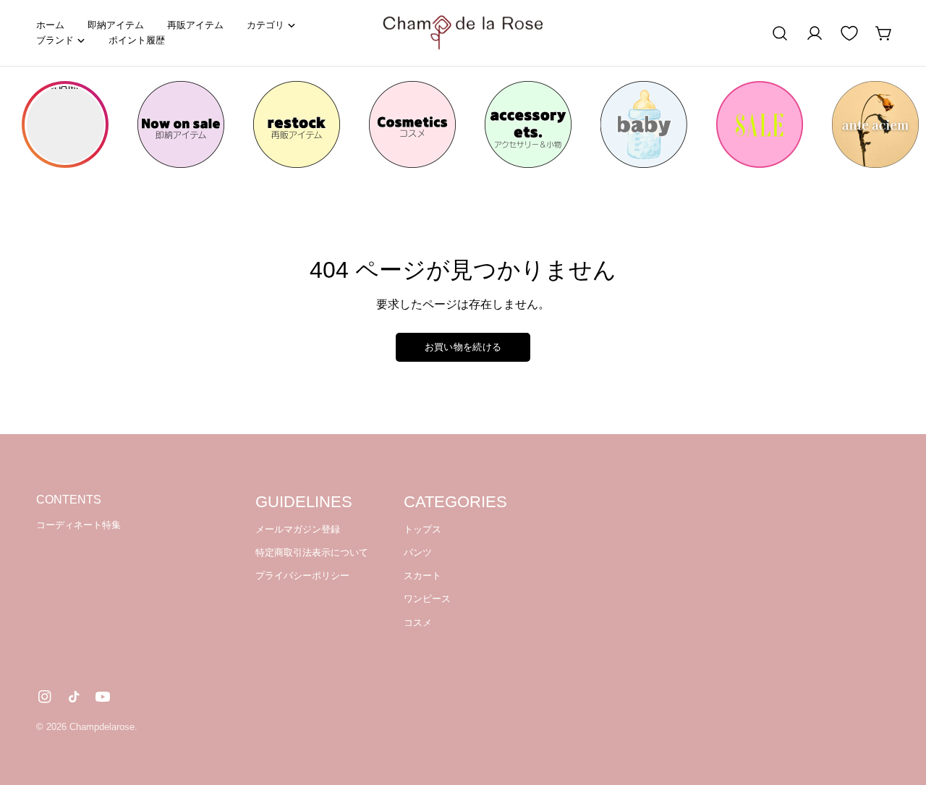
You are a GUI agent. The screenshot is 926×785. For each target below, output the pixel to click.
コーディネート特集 (78, 524)
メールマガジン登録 (297, 529)
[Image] (180, 124)
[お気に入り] (849, 33)
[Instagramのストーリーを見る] (65, 124)
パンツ (418, 552)
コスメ (418, 622)
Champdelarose (102, 726)
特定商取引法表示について (311, 552)
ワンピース (427, 599)
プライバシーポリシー (302, 575)
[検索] (779, 33)
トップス (422, 529)
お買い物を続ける (463, 346)
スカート (422, 575)
